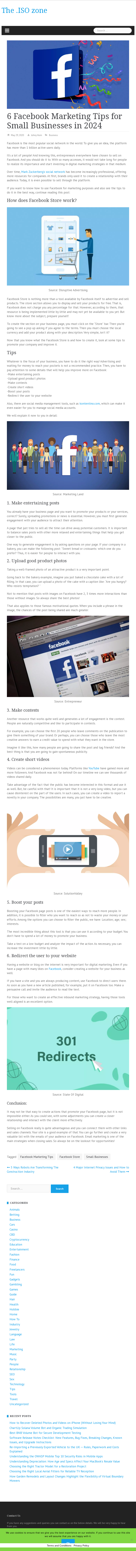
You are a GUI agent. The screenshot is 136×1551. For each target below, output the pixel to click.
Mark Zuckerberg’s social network (43, 172)
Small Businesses (97, 1157)
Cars (12, 1224)
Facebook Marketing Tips (36, 1157)
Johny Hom (36, 135)
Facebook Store (70, 1157)
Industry (15, 1324)
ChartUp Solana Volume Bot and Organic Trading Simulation (48, 1428)
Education (16, 1244)
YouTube (94, 768)
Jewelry (14, 1329)
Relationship (18, 1369)
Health (14, 1304)
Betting (14, 1215)
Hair (12, 1299)
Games (14, 1289)
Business (53, 135)
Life (12, 1344)
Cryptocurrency (19, 1239)
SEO (12, 1374)
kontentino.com (90, 403)
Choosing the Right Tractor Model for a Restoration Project (48, 1466)
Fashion (14, 1254)
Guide (13, 1294)
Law (12, 1339)
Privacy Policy (81, 1545)
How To (14, 1319)
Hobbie (14, 1309)
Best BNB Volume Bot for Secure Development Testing (45, 1433)
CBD (12, 1235)
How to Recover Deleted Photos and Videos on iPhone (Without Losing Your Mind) (63, 1423)
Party (13, 1359)
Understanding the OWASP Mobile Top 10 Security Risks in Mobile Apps (56, 1456)
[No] (131, 1539)
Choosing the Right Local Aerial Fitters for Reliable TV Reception (52, 1471)
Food (13, 1264)
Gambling (16, 1284)
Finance (14, 1259)
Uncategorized (19, 1404)
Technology (17, 1384)
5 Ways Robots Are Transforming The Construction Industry (32, 1169)
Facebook (55, 969)
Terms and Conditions (59, 1545)
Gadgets (15, 1279)
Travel (14, 1399)
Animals (15, 1209)
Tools (13, 1394)
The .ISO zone (24, 10)
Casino (14, 1229)
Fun (12, 1274)
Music (13, 1354)
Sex (12, 1379)
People (14, 1364)
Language (16, 1334)
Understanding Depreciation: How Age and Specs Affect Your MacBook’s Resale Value (65, 1461)
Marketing (16, 1349)
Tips (12, 1389)
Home (13, 1314)
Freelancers (17, 1269)
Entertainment (19, 1249)
